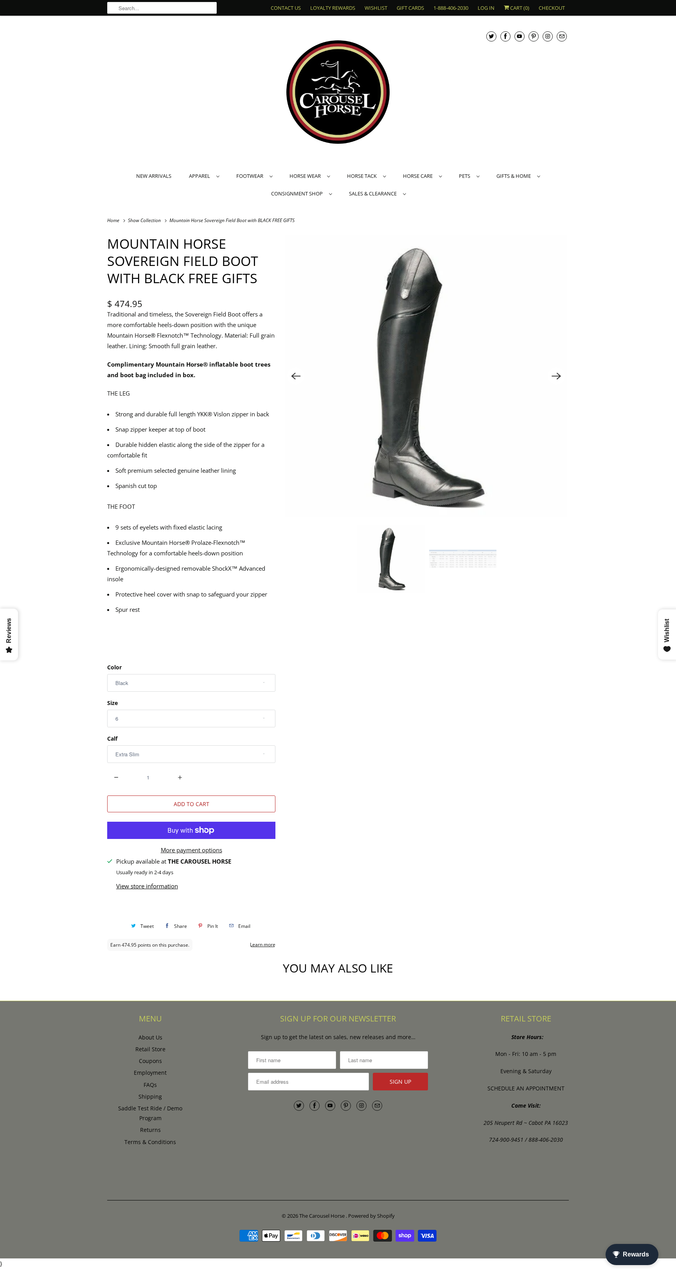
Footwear (251, 175)
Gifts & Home (514, 175)
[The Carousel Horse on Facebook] (505, 36)
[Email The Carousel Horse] (562, 36)
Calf (112, 738)
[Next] (556, 376)
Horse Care (419, 175)
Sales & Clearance (374, 193)
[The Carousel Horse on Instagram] (548, 36)
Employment (150, 1072)
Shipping (150, 1096)
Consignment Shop (298, 193)
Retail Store (150, 1049)
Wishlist (376, 7)
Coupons (150, 1061)
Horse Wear (306, 175)
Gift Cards (410, 7)
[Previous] (295, 376)
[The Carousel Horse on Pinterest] (534, 36)
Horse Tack (363, 175)
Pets (466, 175)
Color (114, 667)
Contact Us (286, 7)
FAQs (150, 1084)
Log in (486, 7)
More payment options (191, 850)
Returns (150, 1129)
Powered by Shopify (371, 1215)
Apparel (200, 175)
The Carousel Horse (322, 1215)
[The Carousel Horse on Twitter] (491, 36)
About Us (150, 1037)
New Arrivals (153, 175)
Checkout (552, 7)
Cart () (519, 7)
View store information (147, 886)
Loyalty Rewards (332, 7)
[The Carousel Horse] (338, 93)
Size (112, 703)
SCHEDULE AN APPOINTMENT (526, 1088)
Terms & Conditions (150, 1142)
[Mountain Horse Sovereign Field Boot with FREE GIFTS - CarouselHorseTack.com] (426, 376)
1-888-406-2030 (450, 7)
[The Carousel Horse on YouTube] (519, 36)
